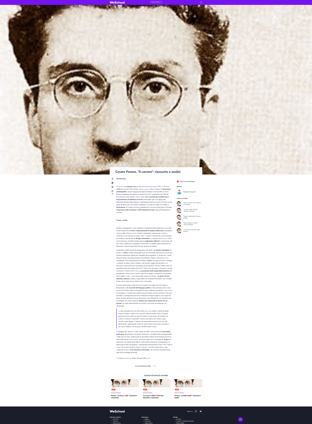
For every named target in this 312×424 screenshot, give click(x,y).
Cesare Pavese (148, 186)
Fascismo (119, 197)
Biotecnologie (180, 423)
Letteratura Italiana (115, 417)
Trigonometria (149, 423)
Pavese (138, 197)
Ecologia (178, 419)
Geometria (148, 421)
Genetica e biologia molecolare (185, 421)
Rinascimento (117, 423)
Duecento (116, 419)
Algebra (147, 419)
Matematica (144, 417)
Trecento (115, 421)
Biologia (175, 417)
